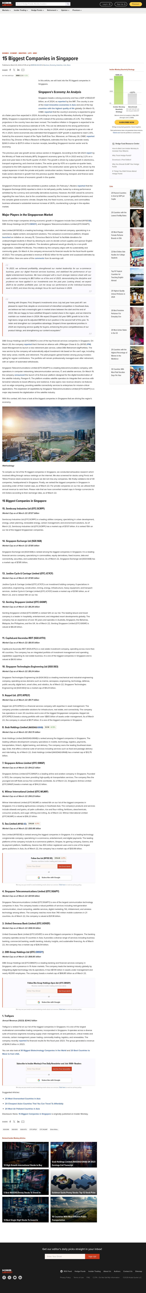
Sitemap (138, 1271)
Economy (13, 53)
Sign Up (120, 4)
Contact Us (127, 1271)
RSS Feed (68, 1271)
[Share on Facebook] (11, 70)
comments (39, 258)
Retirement (52, 10)
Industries (22, 53)
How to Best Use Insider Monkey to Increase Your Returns (125, 149)
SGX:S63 (15, 1129)
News (35, 53)
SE (89, 220)
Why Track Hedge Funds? (121, 155)
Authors (117, 1271)
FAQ (88, 1277)
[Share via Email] (22, 70)
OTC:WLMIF (43, 1129)
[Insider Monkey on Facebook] (5, 1277)
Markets (5, 10)
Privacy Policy (65, 1277)
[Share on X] (14, 70)
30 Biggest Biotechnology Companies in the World (43, 1050)
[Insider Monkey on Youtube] (15, 1277)
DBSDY (33, 224)
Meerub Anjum (36, 65)
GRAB (39, 727)
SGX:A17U (23, 1129)
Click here (62, 885)
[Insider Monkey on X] (10, 1277)
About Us (107, 1271)
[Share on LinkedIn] (18, 70)
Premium (135, 4)
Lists (29, 53)
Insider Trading (20, 10)
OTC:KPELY (33, 1129)
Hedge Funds (37, 10)
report (89, 152)
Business (5, 53)
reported (62, 101)
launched (6, 237)
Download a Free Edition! (121, 159)
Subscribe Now (126, 122)
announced (19, 374)
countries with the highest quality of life (56, 108)
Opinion (64, 10)
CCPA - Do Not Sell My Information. (106, 1277)
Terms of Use (79, 1277)
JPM (88, 344)
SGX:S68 (6, 1129)
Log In (105, 4)
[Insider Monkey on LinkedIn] (21, 1277)
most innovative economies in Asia (60, 104)
